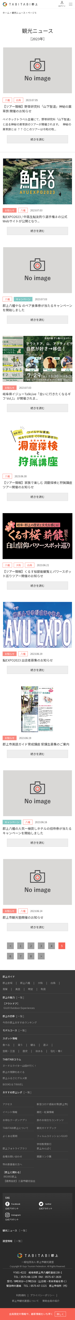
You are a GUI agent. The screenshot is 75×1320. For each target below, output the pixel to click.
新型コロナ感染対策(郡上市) (52, 1104)
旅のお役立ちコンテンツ (50, 1120)
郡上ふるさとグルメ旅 (15, 1078)
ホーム (6, 12)
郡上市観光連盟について (25, 1301)
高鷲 (5, 989)
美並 (17, 989)
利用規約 (21, 1295)
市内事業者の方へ (12, 1164)
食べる (6, 1045)
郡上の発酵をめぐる (14, 1072)
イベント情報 (10, 1112)
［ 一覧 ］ (23, 1230)
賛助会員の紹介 (50, 1301)
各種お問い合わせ (12, 1156)
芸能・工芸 (9, 1051)
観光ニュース (18, 12)
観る (33, 1045)
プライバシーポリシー (42, 1295)
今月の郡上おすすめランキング (20, 1022)
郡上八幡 (25, 983)
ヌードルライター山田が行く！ (20, 1065)
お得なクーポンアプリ (15, 1120)
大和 (40, 983)
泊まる (39, 1051)
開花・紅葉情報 (45, 1112)
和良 (43, 989)
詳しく (60, 1314)
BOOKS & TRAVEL (13, 1084)
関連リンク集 (44, 1156)
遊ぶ (45, 1045)
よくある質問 (10, 1136)
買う (20, 1045)
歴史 (25, 1051)
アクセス (7, 1104)
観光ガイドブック (46, 1128)
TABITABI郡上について (15, 1128)
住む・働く (57, 1051)
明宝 (30, 989)
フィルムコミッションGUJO (52, 1136)
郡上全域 (7, 983)
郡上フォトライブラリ (15, 1148)
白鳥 (53, 983)
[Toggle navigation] (70, 4)
